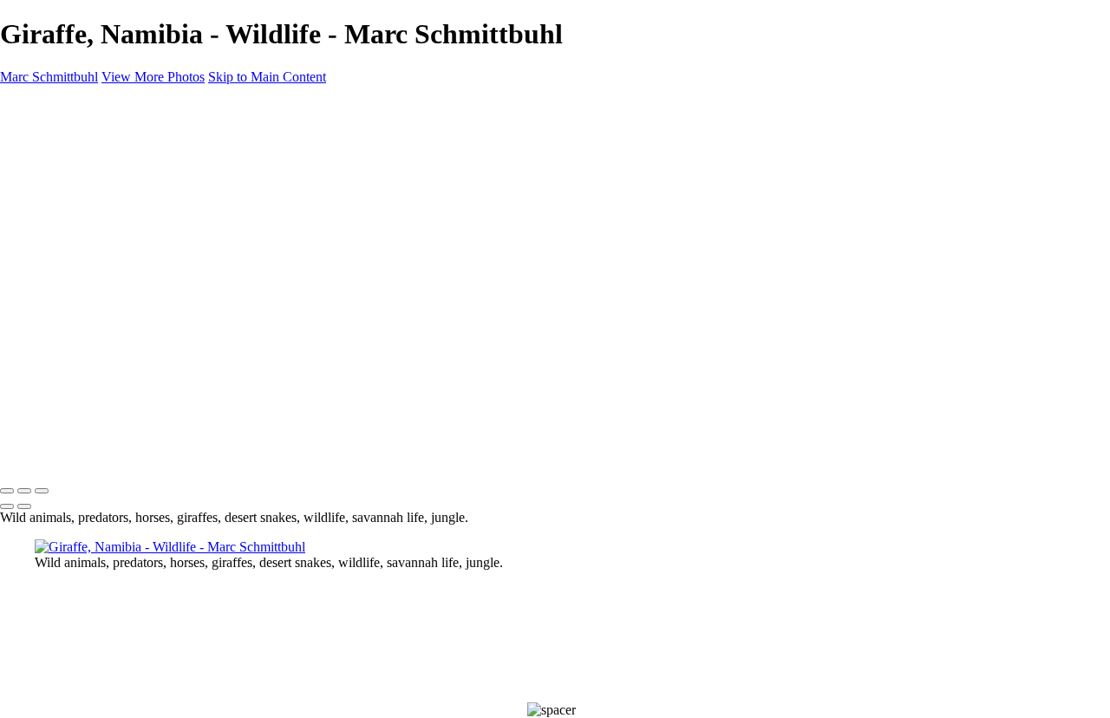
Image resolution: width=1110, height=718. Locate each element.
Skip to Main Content (267, 76)
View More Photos (153, 76)
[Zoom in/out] (42, 490)
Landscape (98, 182)
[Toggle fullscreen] (24, 490)
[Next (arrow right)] (24, 506)
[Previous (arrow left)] (7, 506)
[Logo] (56, 454)
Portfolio (93, 167)
